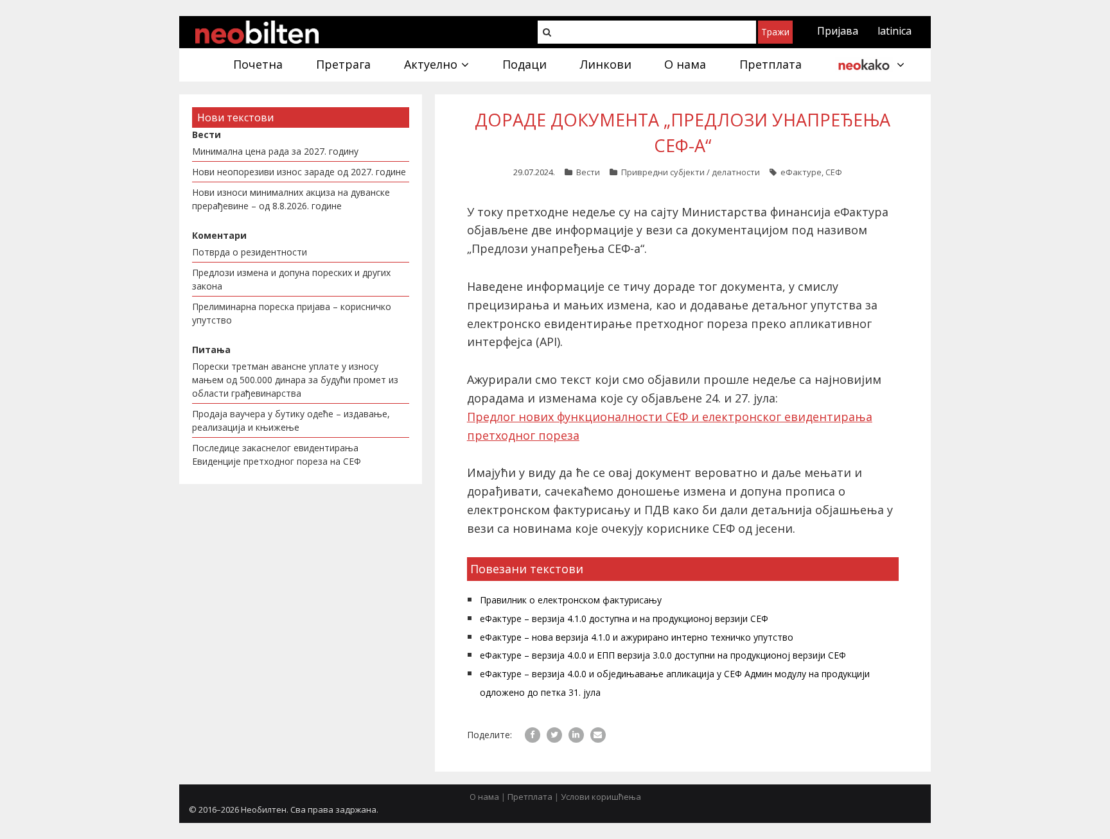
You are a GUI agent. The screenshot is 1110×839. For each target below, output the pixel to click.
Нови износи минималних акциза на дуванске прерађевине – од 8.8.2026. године (291, 199)
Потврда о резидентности (249, 252)
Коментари (219, 235)
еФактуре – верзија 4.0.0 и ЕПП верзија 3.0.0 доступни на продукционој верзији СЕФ (663, 655)
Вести (588, 172)
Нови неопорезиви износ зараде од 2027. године (299, 172)
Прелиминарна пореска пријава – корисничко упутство (291, 313)
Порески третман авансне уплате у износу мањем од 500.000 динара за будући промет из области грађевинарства (295, 379)
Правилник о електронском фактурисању (571, 600)
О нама (484, 796)
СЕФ (833, 172)
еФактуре (801, 172)
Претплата (529, 796)
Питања (211, 349)
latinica (894, 31)
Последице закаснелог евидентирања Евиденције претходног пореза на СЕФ (276, 454)
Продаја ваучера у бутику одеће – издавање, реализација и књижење (291, 420)
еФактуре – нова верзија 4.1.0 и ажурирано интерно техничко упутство (636, 637)
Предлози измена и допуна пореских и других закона (291, 279)
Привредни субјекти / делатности (690, 172)
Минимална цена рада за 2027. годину (275, 151)
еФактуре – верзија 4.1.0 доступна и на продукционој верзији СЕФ (624, 618)
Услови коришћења (601, 796)
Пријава (837, 31)
